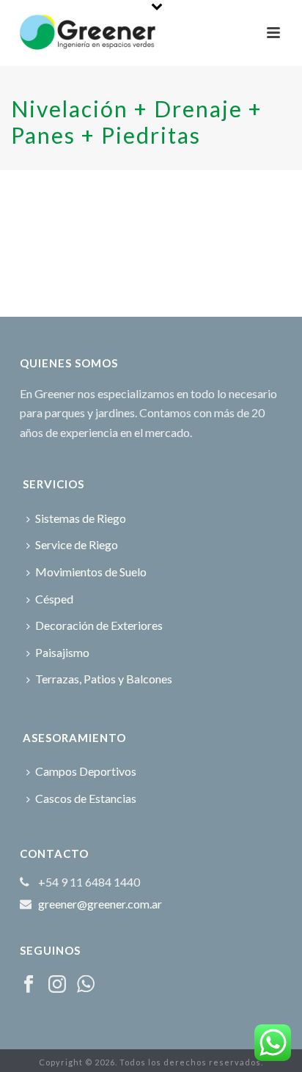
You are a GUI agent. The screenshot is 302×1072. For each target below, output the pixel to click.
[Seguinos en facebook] (28, 984)
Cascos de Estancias (85, 798)
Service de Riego (76, 544)
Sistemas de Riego (80, 518)
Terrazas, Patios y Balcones (103, 679)
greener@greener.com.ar (100, 904)
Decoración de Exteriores (99, 625)
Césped (54, 599)
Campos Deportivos (85, 771)
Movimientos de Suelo (91, 572)
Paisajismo (62, 652)
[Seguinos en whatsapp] (86, 984)
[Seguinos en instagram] (57, 984)
